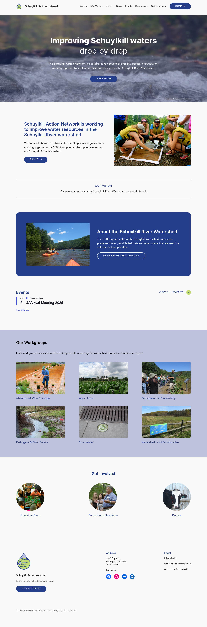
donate (180, 6)
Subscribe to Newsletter (103, 515)
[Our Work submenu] (102, 6)
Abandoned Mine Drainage (33, 398)
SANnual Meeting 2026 (44, 303)
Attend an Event (30, 515)
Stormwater (86, 442)
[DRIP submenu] (112, 6)
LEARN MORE (103, 79)
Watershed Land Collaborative (160, 442)
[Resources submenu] (147, 6)
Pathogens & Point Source (32, 442)
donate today (31, 589)
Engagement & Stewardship (159, 398)
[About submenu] (86, 6)
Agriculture (86, 398)
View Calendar (22, 310)
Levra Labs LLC (69, 611)
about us (36, 159)
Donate (176, 515)
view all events (171, 292)
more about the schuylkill (121, 256)
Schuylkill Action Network (42, 6)
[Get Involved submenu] (165, 6)
